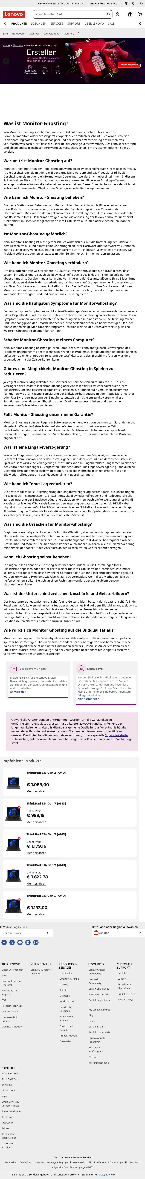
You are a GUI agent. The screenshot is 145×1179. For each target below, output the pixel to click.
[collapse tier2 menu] (78, 33)
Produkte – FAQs (126, 993)
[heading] (81, 774)
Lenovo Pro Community (95, 981)
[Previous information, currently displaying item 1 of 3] (6, 61)
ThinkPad (7, 1084)
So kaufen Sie (96, 1026)
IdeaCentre (7, 1122)
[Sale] (9, 34)
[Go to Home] (14, 14)
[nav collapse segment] (140, 23)
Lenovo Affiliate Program (10, 1019)
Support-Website (116, 735)
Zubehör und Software (67, 1018)
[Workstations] (61, 34)
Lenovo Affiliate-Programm (97, 1039)
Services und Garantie (66, 1028)
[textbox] (118, 932)
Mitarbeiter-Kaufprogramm (97, 1049)
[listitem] (70, 782)
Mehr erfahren (36, 791)
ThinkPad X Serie (10, 1079)
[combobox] (69, 14)
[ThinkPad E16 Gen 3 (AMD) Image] (13, 906)
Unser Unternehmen (12, 969)
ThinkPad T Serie (10, 1073)
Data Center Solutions (66, 1008)
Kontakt (122, 973)
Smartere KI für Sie (69, 978)
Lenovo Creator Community (97, 971)
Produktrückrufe (68, 1035)
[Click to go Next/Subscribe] (47, 933)
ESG (4, 1000)
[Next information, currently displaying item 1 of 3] (139, 61)
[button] (126, 3)
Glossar (93, 1057)
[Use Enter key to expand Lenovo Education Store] (119, 3)
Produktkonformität (99, 1032)
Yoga (4, 1096)
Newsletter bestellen (99, 994)
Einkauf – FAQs (125, 999)
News (5, 975)
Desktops (65, 995)
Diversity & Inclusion (12, 1026)
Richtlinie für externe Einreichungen (106, 1162)
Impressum (132, 1162)
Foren (92, 1021)
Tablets (63, 990)
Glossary (18, 45)
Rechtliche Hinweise (12, 1005)
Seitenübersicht (79, 1162)
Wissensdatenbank (99, 1062)
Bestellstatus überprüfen (124, 986)
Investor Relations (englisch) (11, 982)
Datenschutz (11, 1162)
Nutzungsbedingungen (58, 1162)
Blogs (92, 1015)
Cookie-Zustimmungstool (32, 1162)
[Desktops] (41, 34)
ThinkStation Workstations (9, 1135)
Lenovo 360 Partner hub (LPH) (41, 971)
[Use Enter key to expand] (124, 14)
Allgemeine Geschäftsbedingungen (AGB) (72, 1167)
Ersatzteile (65, 1041)
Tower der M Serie (11, 1111)
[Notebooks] (26, 34)
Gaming (64, 984)
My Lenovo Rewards (99, 1009)
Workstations (67, 1001)
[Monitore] (76, 34)
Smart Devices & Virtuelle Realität (10, 1103)
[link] (141, 4)
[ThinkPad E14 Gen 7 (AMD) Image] (13, 814)
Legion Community (99, 988)
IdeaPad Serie (9, 1090)
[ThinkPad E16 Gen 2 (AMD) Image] (13, 783)
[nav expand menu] (5, 23)
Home (6, 45)
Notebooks (66, 973)
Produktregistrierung (99, 1002)
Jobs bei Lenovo (10, 1011)
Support (122, 978)
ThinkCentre (8, 1117)
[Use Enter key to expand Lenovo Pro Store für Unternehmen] (82, 3)
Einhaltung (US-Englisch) (10, 992)
